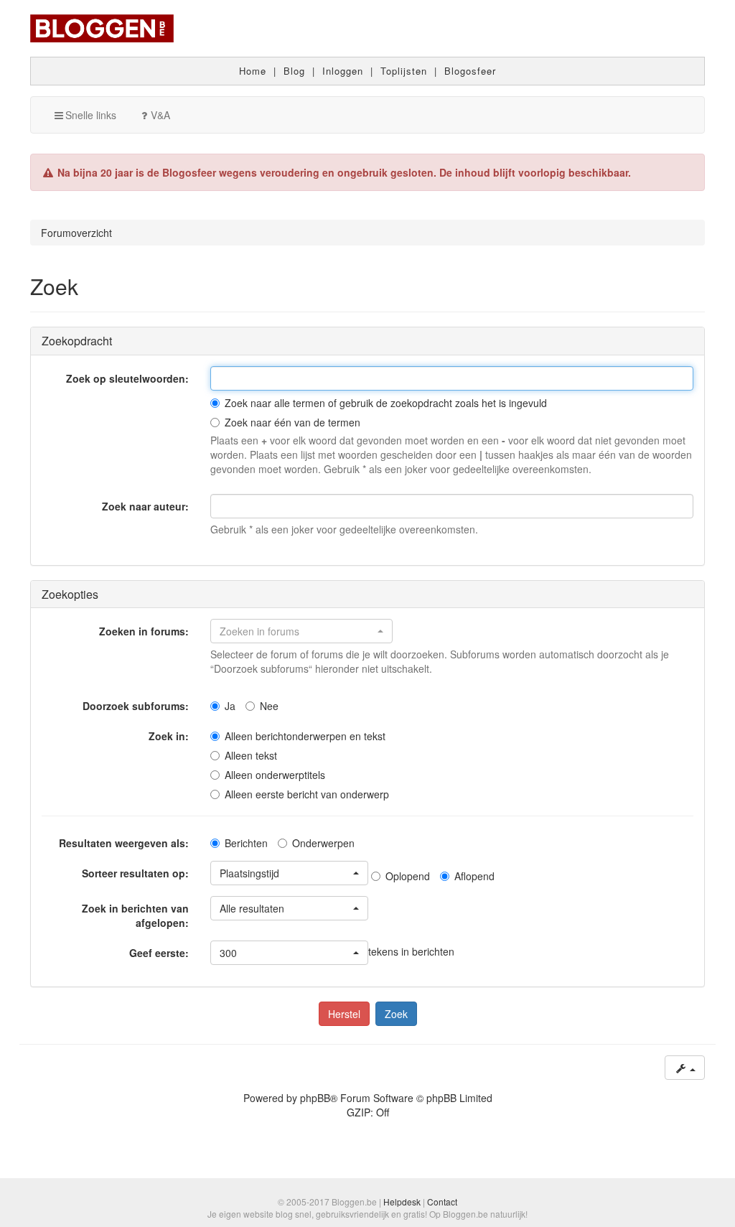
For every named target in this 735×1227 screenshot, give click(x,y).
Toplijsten (403, 71)
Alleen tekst (251, 755)
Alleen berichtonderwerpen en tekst (305, 736)
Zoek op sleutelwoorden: (127, 378)
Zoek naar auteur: (145, 506)
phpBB (315, 1098)
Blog (294, 71)
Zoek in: (169, 736)
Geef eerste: (159, 953)
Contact (442, 1201)
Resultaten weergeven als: (124, 843)
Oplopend (407, 876)
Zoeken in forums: (144, 631)
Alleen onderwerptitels (275, 775)
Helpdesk (402, 1201)
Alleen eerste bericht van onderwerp (307, 794)
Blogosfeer (470, 71)
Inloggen (342, 71)
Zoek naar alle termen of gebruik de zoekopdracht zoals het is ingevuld (386, 403)
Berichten (246, 843)
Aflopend (474, 876)
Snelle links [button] (90, 115)
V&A (160, 115)
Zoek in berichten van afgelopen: (135, 915)
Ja (230, 706)
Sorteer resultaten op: (135, 873)
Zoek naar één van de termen (292, 422)
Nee (269, 706)
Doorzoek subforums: (136, 706)
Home (252, 71)
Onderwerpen (323, 843)
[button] (301, 631)
